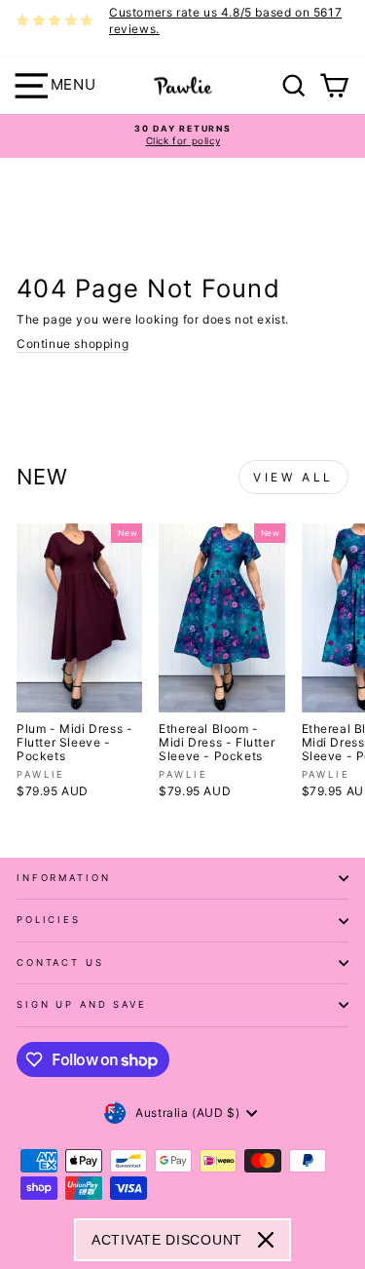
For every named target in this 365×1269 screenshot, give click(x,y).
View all (293, 477)
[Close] (266, 1240)
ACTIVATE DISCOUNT (166, 1240)
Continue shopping (72, 343)
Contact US (60, 962)
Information (64, 877)
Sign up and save (82, 1004)
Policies (49, 919)
